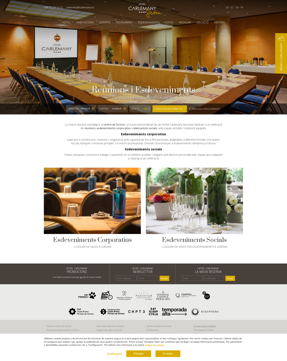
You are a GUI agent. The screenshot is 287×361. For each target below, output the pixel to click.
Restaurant (124, 22)
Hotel (66, 22)
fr (242, 7)
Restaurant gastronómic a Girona (63, 329)
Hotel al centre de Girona (59, 326)
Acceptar (168, 353)
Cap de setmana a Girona (158, 326)
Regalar (185, 22)
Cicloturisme (152, 329)
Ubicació (202, 22)
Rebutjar (139, 353)
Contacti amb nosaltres (204, 326)
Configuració (114, 353)
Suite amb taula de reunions (110, 326)
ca (227, 7)
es (232, 7)
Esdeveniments (149, 22)
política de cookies (154, 345)
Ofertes (104, 22)
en (237, 7)
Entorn (219, 22)
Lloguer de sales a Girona (109, 329)
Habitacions (85, 22)
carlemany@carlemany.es (80, 7)
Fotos (169, 22)
